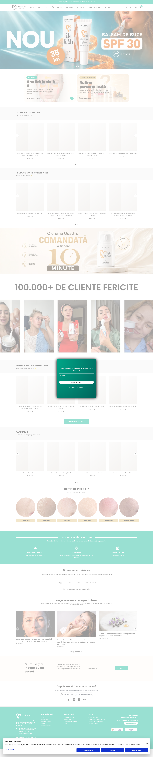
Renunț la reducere (76, 387)
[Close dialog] (94, 361)
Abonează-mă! (76, 382)
